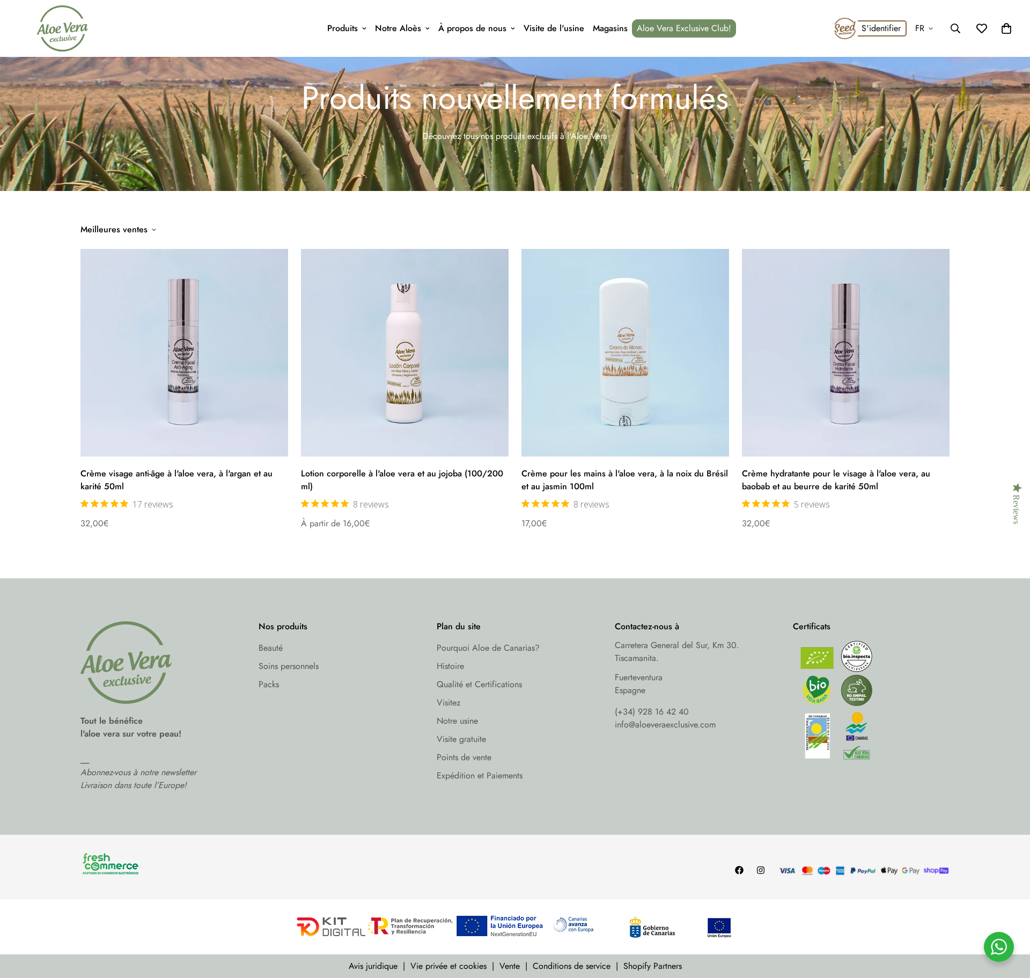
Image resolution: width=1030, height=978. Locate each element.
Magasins (610, 28)
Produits (342, 28)
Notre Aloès (398, 28)
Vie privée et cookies (448, 966)
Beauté (271, 648)
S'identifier (881, 28)
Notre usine (457, 721)
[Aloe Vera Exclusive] (62, 28)
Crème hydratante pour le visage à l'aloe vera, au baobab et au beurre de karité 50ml (836, 479)
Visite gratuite (461, 739)
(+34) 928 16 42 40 (652, 711)
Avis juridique (373, 966)
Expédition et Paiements (480, 775)
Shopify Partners (652, 966)
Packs (269, 684)
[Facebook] (739, 870)
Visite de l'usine (554, 28)
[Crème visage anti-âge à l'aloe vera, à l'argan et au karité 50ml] (184, 353)
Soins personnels (289, 666)
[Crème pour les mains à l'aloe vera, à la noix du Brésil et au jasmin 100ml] (625, 353)
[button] (1006, 28)
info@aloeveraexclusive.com (665, 724)
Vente (509, 966)
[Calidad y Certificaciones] (871, 703)
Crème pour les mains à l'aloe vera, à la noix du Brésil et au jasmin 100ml (624, 479)
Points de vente (464, 757)
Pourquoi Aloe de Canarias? (488, 648)
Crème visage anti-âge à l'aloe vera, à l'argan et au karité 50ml (176, 479)
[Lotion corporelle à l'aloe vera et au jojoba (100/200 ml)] (405, 353)
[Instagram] (760, 870)
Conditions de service (571, 966)
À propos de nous (472, 28)
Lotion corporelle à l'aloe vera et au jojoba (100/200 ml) (402, 479)
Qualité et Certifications (479, 684)
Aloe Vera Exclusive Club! (684, 28)
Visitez (448, 702)
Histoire (450, 666)
